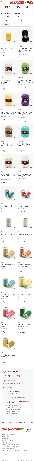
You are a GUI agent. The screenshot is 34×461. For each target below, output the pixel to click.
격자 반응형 (28, 20)
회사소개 (4, 422)
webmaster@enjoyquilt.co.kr (14, 444)
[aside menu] (3, 2)
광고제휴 (30, 422)
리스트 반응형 (31, 20)
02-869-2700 (12, 376)
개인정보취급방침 (21, 422)
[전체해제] (31, 24)
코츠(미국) (5, 24)
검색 (31, 3)
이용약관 (11, 422)
